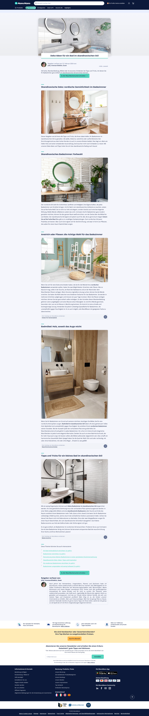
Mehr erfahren (91, 662)
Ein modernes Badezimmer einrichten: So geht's (59, 563)
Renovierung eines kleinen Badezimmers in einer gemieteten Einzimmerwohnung (70, 557)
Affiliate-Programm (20, 690)
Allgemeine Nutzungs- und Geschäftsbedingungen (80, 713)
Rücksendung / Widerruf (22, 674)
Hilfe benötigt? (19, 677)
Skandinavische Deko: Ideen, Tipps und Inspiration (60, 560)
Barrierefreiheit (125, 713)
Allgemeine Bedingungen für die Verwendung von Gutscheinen (33, 693)
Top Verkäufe (59, 685)
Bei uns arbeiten (19, 688)
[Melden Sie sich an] (129, 3)
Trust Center (60, 713)
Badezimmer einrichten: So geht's (54, 554)
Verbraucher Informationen (105, 713)
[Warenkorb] (133, 3)
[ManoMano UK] (65, 695)
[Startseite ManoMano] (23, 3)
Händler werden (19, 685)
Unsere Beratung (60, 672)
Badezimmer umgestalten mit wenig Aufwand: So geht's (61, 566)
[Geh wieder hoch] (132, 697)
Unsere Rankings (60, 677)
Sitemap (35, 713)
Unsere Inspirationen (61, 682)
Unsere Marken (59, 680)
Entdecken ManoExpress (62, 688)
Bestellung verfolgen (21, 672)
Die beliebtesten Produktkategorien (65, 674)
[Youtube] (105, 688)
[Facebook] (101, 688)
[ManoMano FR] (56, 695)
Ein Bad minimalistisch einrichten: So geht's (57, 551)
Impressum (43, 713)
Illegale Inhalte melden (21, 682)
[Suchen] (36, 3)
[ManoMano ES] (69, 695)
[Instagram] (109, 688)
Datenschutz (51, 713)
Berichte (116, 713)
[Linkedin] (97, 688)
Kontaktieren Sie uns (21, 680)
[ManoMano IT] (60, 695)
